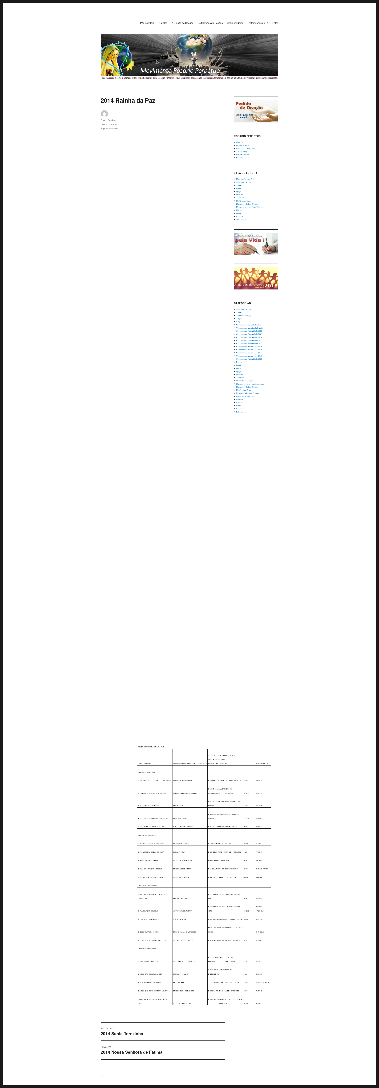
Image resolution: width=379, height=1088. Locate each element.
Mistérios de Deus (243, 200)
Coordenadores (235, 23)
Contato (239, 157)
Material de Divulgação (245, 148)
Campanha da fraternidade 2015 (249, 349)
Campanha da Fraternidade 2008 (249, 331)
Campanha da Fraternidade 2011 (249, 340)
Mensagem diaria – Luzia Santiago (250, 207)
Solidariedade (241, 219)
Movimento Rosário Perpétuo (248, 393)
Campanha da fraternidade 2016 (249, 352)
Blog (238, 321)
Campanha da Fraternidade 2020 (249, 359)
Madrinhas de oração (244, 380)
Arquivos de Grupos (109, 128)
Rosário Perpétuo (108, 120)
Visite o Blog (241, 151)
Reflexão (239, 216)
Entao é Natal (241, 362)
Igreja (238, 191)
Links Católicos (242, 154)
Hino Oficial (241, 142)
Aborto (239, 185)
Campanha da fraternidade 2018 (249, 355)
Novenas (239, 210)
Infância (239, 194)
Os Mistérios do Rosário (210, 23)
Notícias (163, 23)
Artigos (239, 318)
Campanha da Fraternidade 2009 (249, 334)
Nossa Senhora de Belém (246, 179)
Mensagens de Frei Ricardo (247, 204)
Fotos (275, 23)
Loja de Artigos (242, 145)
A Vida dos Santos (243, 182)
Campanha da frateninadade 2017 (249, 327)
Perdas (238, 213)
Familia (239, 188)
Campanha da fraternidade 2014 (249, 346)
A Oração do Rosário (182, 23)
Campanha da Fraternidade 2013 (249, 343)
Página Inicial (147, 23)
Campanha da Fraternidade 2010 (249, 337)
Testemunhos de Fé (258, 23)
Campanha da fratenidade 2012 (248, 324)
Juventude (240, 197)
